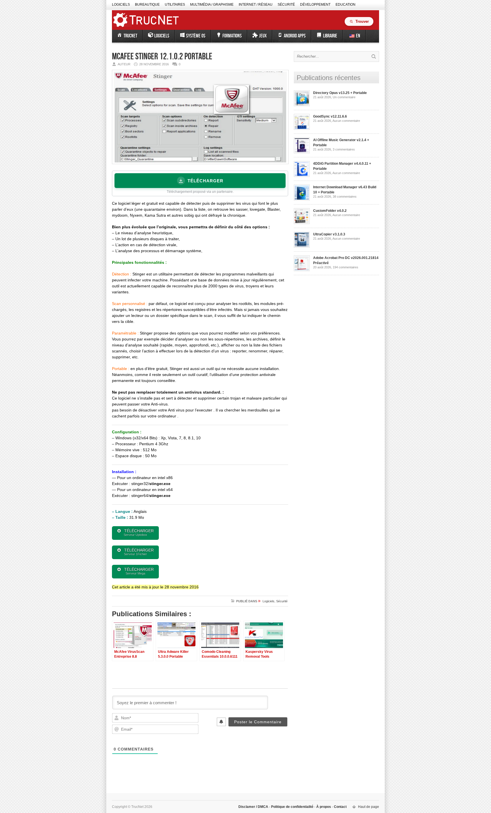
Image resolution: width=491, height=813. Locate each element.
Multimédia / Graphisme (212, 5)
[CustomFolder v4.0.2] (302, 223)
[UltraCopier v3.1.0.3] (302, 246)
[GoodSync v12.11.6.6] (302, 129)
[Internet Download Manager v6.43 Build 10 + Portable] (302, 199)
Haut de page (368, 807)
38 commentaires (345, 196)
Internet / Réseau (255, 5)
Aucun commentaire (346, 120)
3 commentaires (344, 149)
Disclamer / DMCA (253, 807)
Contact (340, 807)
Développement (315, 5)
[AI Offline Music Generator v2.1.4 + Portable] (302, 152)
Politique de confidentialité (292, 807)
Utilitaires (175, 5)
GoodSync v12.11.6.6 (330, 116)
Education (345, 5)
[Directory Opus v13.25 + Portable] (302, 105)
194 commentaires (345, 267)
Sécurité (286, 5)
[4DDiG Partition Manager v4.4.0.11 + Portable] (302, 176)
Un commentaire (344, 97)
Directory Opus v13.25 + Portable (340, 93)
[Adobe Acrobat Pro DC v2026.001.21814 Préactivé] (302, 270)
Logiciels (121, 5)
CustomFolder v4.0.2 (330, 211)
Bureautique (147, 5)
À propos (323, 807)
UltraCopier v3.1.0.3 (329, 234)
